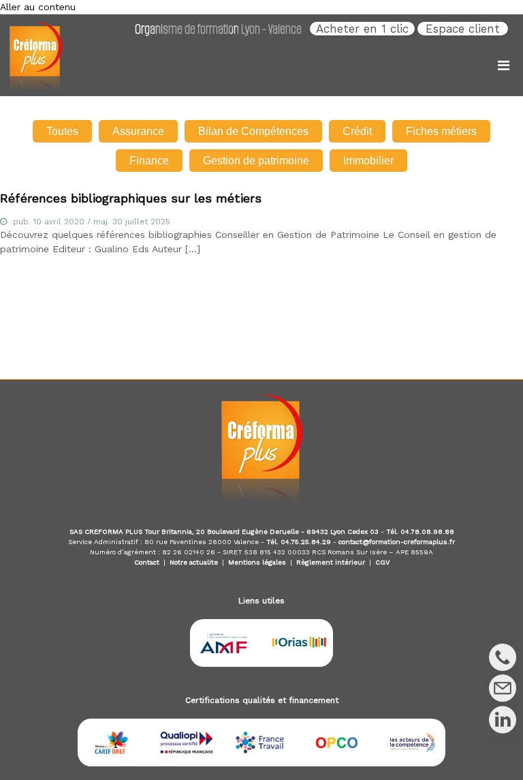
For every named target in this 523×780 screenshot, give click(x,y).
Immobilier (368, 160)
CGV (382, 562)
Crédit (357, 131)
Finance (149, 160)
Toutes (62, 131)
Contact (146, 562)
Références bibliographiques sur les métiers (131, 198)
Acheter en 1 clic (362, 28)
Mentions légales (257, 562)
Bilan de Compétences (253, 131)
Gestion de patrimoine (256, 160)
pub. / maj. (91, 221)
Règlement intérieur (330, 562)
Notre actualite (194, 562)
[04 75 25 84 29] (502, 657)
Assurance (138, 131)
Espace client (463, 28)
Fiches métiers (441, 131)
